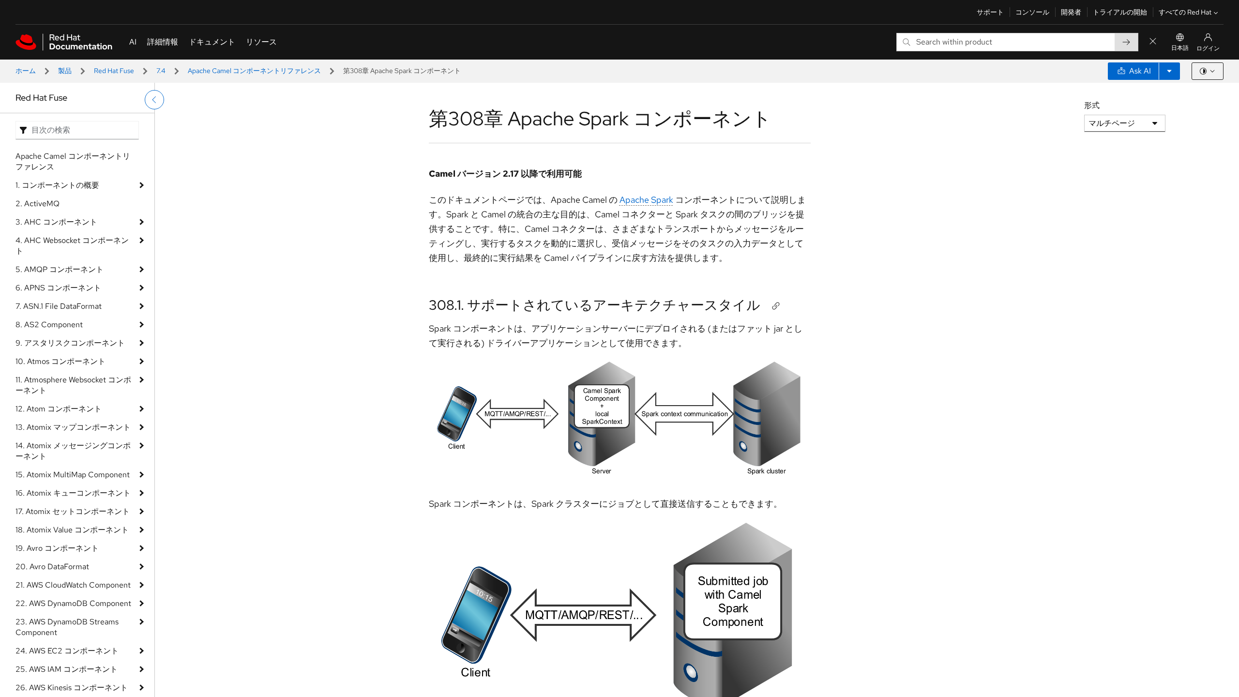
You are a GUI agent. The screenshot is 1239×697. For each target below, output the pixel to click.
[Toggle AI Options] (1169, 71)
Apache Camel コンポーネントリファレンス (254, 70)
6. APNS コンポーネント (58, 288)
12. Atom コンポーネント (58, 409)
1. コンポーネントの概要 (57, 185)
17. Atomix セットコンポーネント (72, 511)
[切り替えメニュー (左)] (154, 99)
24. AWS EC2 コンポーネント (67, 651)
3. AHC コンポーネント (56, 222)
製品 (65, 70)
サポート (990, 12)
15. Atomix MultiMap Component (72, 475)
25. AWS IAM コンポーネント (66, 669)
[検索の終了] (1153, 42)
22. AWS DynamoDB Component (73, 603)
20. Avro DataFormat (52, 566)
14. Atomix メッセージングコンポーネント (73, 450)
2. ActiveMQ (37, 203)
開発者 (1071, 12)
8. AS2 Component (49, 324)
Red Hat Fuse (114, 70)
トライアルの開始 (1120, 12)
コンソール (1032, 12)
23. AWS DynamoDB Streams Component (67, 627)
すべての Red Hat (1185, 12)
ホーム (25, 70)
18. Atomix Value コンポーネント (72, 530)
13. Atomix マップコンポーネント (73, 427)
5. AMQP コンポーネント (59, 269)
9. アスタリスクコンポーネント (70, 343)
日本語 (1180, 48)
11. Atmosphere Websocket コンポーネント (73, 385)
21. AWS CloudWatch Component (73, 585)
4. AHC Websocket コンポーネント (72, 245)
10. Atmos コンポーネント (60, 361)
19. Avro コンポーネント (57, 548)
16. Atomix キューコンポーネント (73, 493)
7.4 (161, 70)
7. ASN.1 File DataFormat (58, 306)
